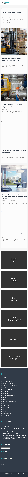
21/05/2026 (5, 154)
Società (4, 411)
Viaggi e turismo (6, 415)
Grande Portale (11, 473)
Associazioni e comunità (8, 383)
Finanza (4, 397)
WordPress (16, 475)
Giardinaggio (5, 399)
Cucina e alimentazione (7, 389)
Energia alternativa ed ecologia (9, 395)
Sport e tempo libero (7, 413)
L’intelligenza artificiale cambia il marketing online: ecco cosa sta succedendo (11, 14)
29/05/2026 (5, 109)
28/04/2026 (5, 200)
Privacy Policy (6, 462)
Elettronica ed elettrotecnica (8, 393)
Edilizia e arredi (6, 391)
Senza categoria (6, 407)
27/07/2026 (5, 17)
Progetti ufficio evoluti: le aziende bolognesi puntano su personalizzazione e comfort (14, 196)
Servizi (4, 409)
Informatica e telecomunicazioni (9, 401)
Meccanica (5, 403)
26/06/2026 (5, 62)
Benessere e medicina (7, 387)
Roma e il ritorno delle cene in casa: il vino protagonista (14, 435)
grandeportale (12, 17)
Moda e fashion (6, 405)
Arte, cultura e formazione (8, 381)
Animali (4, 379)
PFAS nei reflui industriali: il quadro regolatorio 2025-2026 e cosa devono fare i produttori (14, 106)
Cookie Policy (6, 464)
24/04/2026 (5, 237)
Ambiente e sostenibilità (8, 377)
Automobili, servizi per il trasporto (10, 385)
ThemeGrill (21, 473)
